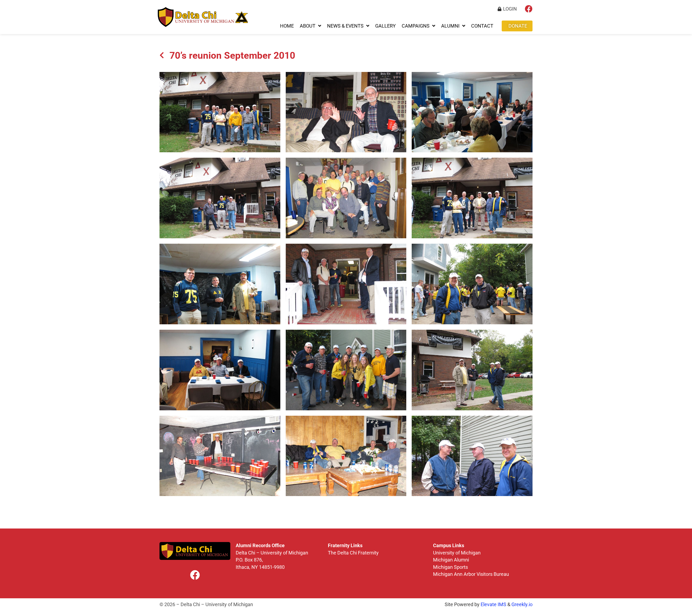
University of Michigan (457, 553)
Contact (482, 26)
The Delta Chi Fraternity (354, 553)
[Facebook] (529, 9)
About (307, 26)
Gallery (385, 26)
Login (510, 9)
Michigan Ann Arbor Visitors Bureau (471, 574)
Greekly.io (522, 604)
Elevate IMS (493, 604)
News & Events (345, 26)
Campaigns (416, 26)
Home (287, 26)
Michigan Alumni (451, 560)
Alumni (450, 26)
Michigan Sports (450, 567)
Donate (517, 26)
